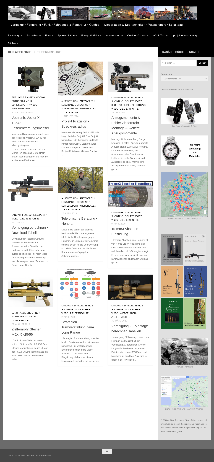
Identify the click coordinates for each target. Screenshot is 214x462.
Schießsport (20, 105)
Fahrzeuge (14, 35)
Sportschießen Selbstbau (128, 105)
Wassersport (113, 35)
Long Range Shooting (31, 97)
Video (33, 105)
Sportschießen (66, 35)
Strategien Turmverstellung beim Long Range (77, 327)
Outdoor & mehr (136, 35)
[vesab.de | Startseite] (102, 13)
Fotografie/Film (90, 35)
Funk (48, 35)
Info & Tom (159, 35)
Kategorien (166, 74)
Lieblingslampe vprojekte (171, 89)
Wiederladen (88, 108)
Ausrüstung (69, 101)
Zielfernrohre (21, 108)
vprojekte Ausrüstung (184, 35)
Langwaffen (86, 101)
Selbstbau (32, 35)
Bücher (12, 43)
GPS (14, 97)
